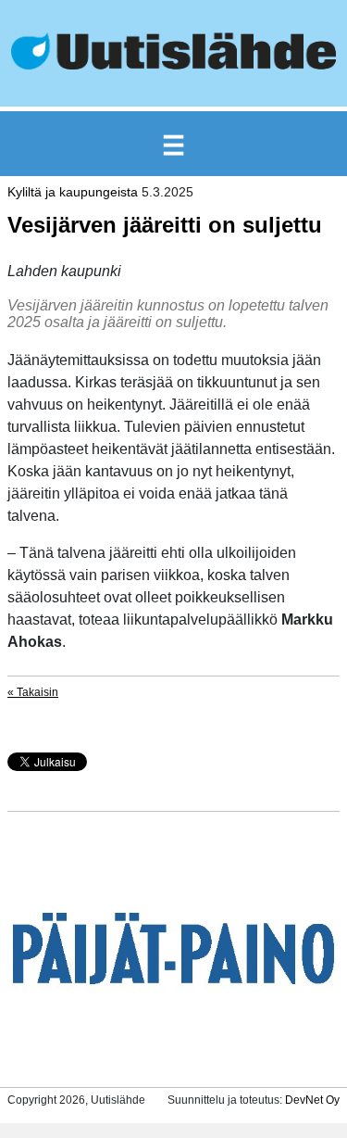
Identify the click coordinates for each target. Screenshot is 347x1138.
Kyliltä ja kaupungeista (72, 191)
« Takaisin (32, 692)
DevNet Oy (312, 1100)
